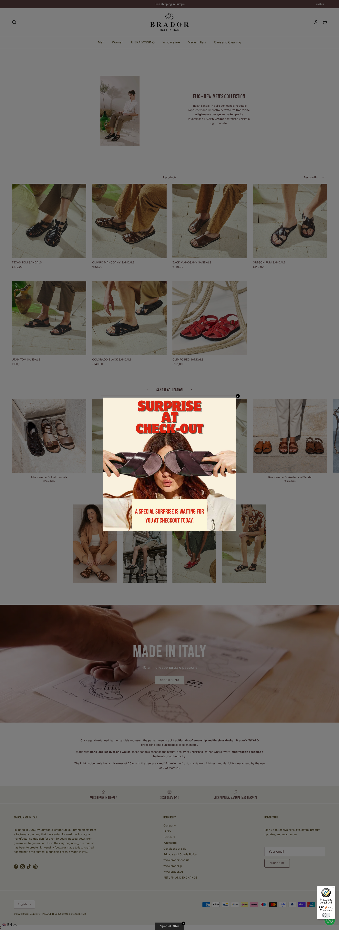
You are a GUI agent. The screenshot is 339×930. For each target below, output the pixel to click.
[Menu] (332, 888)
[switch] (326, 915)
